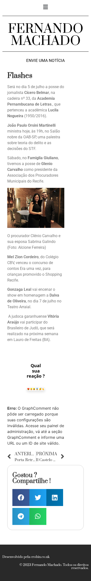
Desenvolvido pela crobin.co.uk (26, 557)
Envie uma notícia (45, 60)
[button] (45, 6)
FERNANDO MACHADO (45, 35)
